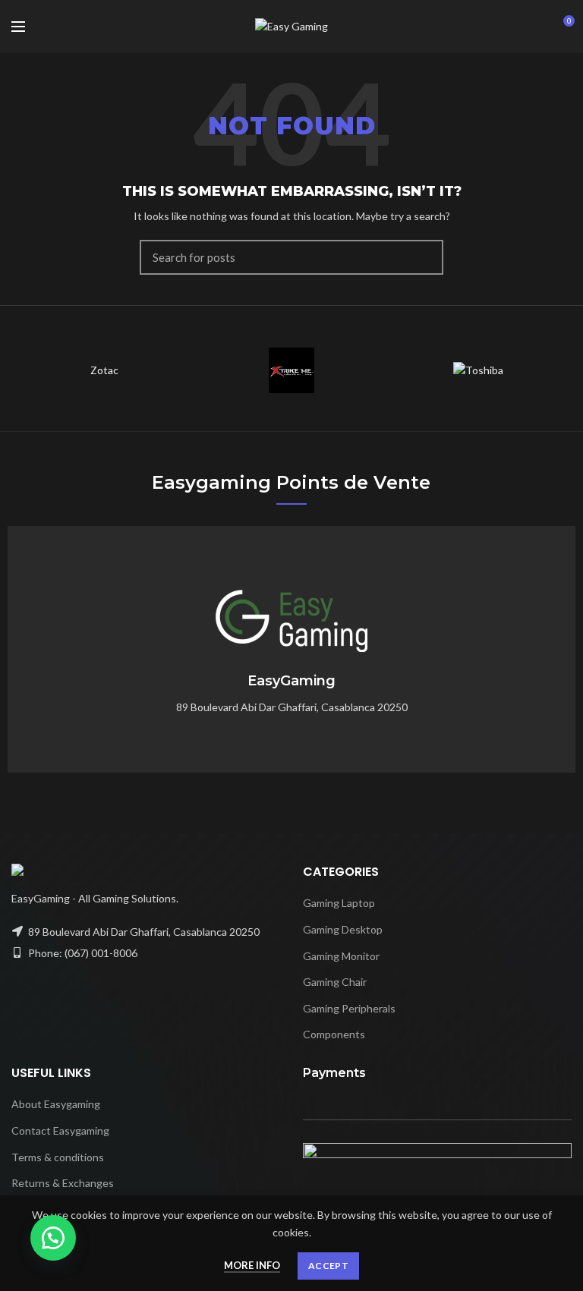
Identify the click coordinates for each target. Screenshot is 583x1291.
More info (252, 1265)
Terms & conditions (57, 1157)
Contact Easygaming (60, 1130)
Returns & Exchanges (62, 1182)
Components (334, 1034)
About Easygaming (55, 1103)
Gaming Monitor (341, 955)
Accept (328, 1265)
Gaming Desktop (343, 929)
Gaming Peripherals (349, 1008)
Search (423, 257)
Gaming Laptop (339, 902)
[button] (53, 1238)
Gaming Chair (335, 981)
